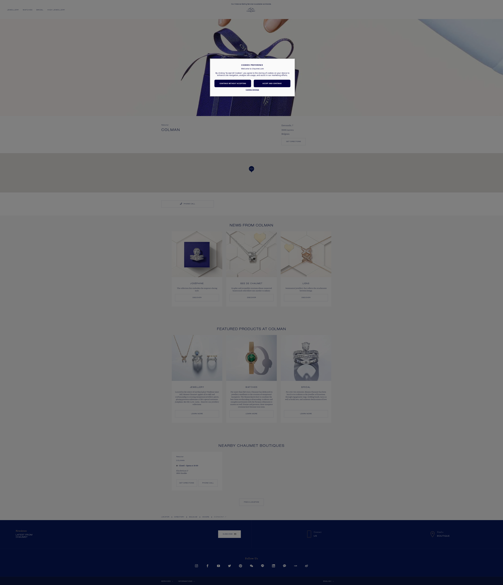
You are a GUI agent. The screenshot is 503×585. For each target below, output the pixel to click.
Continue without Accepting (233, 83)
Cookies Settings (252, 90)
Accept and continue (272, 83)
